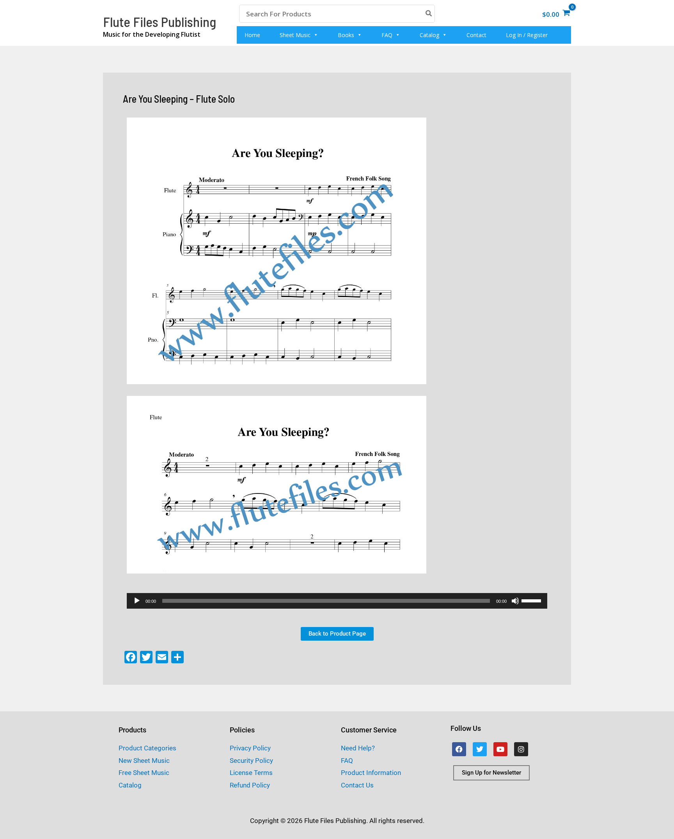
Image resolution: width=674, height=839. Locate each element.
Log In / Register (527, 35)
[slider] (532, 600)
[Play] (137, 601)
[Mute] (515, 601)
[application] (337, 601)
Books (346, 35)
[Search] (429, 13)
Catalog (429, 35)
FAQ (386, 35)
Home (252, 35)
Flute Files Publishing (159, 21)
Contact (476, 35)
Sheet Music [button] (295, 35)
